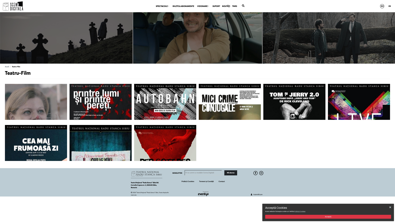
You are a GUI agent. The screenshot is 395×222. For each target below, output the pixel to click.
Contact (222, 181)
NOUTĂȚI (226, 6)
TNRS (234, 6)
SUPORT (216, 6)
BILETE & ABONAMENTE (183, 6)
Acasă (7, 66)
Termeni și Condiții (206, 181)
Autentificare (257, 194)
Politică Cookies (188, 181)
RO (382, 6)
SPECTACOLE (162, 6)
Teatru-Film (16, 66)
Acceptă (328, 217)
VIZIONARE (202, 6)
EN (390, 6)
